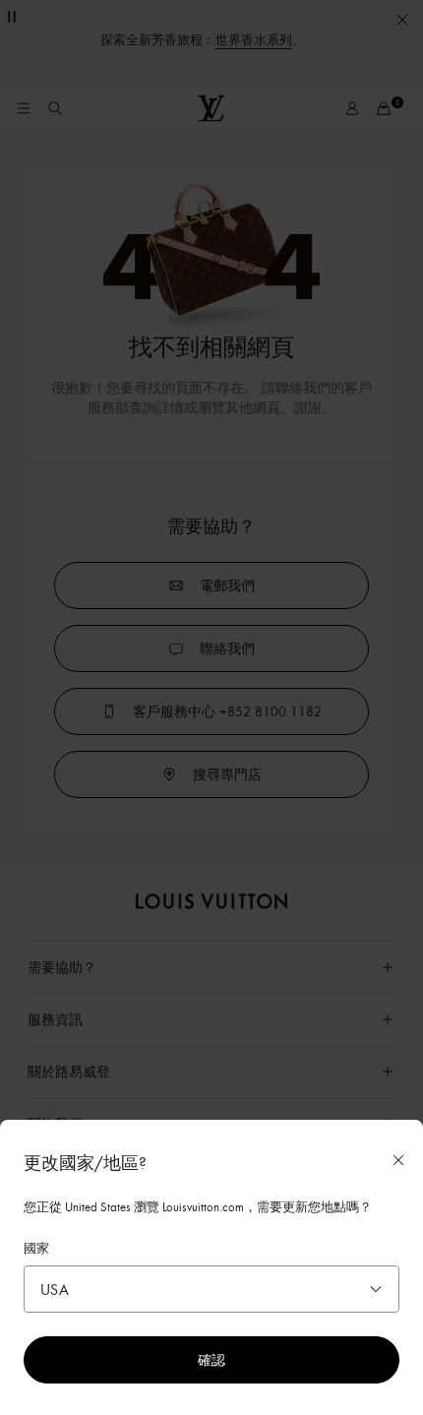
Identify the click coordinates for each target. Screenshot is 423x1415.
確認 (211, 1359)
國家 (36, 1248)
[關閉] (398, 1160)
